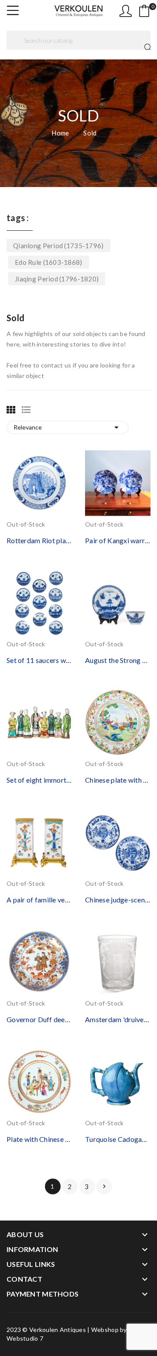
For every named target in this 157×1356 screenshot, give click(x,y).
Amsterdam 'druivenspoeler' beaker (117, 1019)
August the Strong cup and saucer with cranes (117, 660)
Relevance (68, 427)
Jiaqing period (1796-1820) (57, 279)
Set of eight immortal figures (39, 780)
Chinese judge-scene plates (117, 899)
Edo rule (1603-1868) (48, 262)
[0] (144, 11)
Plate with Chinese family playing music (39, 1139)
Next (104, 1186)
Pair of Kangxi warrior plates (117, 540)
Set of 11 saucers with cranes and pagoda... (39, 660)
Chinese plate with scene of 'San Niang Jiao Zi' (117, 780)
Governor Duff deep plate (39, 1019)
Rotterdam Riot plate (39, 540)
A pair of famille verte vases (39, 899)
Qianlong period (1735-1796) (58, 246)
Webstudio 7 (25, 1338)
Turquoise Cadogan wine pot (117, 1139)
